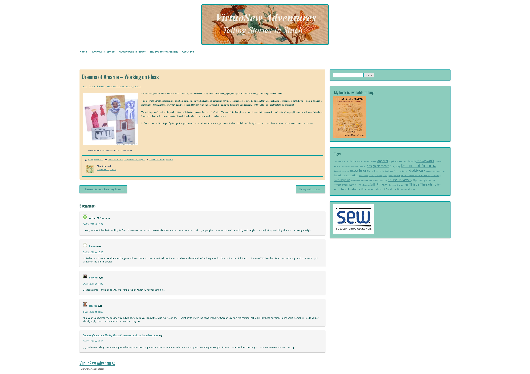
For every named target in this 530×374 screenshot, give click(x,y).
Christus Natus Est (348, 166)
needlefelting (435, 176)
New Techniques (381, 180)
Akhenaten (359, 161)
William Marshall (402, 189)
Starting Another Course (309, 189)
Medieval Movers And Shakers (415, 175)
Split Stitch (393, 185)
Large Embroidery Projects (134, 159)
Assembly (403, 161)
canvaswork (425, 161)
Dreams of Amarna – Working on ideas (124, 86)
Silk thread (379, 184)
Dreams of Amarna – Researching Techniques (104, 189)
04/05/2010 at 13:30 (93, 252)
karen (92, 246)
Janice (92, 305)
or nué (359, 184)
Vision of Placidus (385, 189)
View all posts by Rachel (106, 169)
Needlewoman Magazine (359, 180)
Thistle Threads (421, 184)
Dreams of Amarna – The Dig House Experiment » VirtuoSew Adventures (120, 335)
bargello (412, 161)
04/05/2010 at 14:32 (93, 283)
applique (393, 161)
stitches (403, 184)
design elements (378, 166)
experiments (360, 170)
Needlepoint (342, 180)
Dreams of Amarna (97, 86)
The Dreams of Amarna (164, 51)
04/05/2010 (98, 159)
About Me (188, 51)
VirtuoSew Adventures (97, 363)
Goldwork (417, 170)
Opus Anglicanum (424, 180)
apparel (382, 161)
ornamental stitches (345, 184)
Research (169, 159)
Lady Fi (93, 277)
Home (83, 51)
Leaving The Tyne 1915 (391, 176)
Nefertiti (372, 180)
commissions (360, 166)
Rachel (90, 159)
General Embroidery (383, 171)
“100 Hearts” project (102, 51)
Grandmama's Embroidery (435, 171)
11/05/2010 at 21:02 (93, 311)
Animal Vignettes (370, 161)
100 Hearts (338, 161)
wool (413, 189)
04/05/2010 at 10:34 (93, 224)
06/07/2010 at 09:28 (93, 341)
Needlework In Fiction (132, 51)
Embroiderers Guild (341, 171)
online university (400, 180)
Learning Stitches (375, 176)
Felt (372, 171)
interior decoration (346, 175)
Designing (395, 166)
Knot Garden (363, 176)
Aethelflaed (349, 161)
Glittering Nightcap (401, 171)
